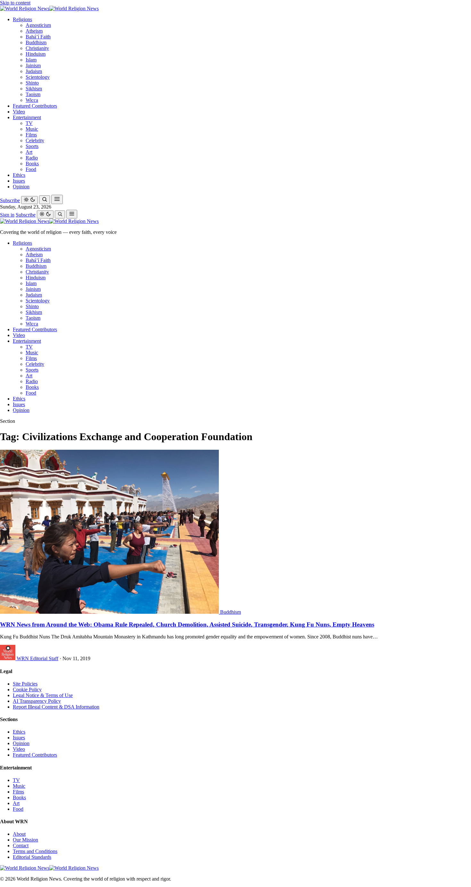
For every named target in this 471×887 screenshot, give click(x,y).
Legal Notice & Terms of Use (43, 695)
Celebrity (35, 140)
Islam (31, 59)
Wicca (32, 100)
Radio (32, 157)
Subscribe (10, 200)
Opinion (21, 186)
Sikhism (34, 88)
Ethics (19, 175)
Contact (21, 845)
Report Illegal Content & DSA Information (56, 707)
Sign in (7, 215)
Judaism (34, 71)
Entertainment (27, 117)
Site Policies (25, 683)
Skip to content (15, 2)
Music (32, 129)
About (19, 834)
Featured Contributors (35, 106)
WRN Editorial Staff (37, 658)
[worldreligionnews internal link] (49, 8)
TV (29, 123)
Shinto (32, 83)
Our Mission (25, 839)
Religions (22, 19)
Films (31, 134)
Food (31, 169)
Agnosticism (38, 25)
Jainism (33, 65)
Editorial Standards (32, 857)
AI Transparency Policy (37, 701)
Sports (32, 146)
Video (19, 111)
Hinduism (35, 54)
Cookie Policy (27, 689)
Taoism (33, 94)
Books (32, 163)
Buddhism (36, 42)
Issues (19, 181)
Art (29, 152)
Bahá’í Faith (38, 36)
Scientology (38, 77)
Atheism (34, 31)
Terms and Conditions (35, 851)
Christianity (37, 48)
